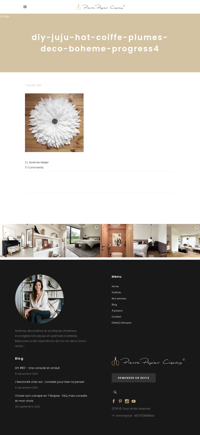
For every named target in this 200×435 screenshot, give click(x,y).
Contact (116, 316)
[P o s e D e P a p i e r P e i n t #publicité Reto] (150, 240)
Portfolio (116, 292)
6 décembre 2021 (26, 387)
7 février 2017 (33, 85)
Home (115, 286)
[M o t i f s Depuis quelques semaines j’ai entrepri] (16, 240)
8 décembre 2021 (26, 374)
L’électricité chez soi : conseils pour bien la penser (49, 382)
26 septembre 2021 (27, 406)
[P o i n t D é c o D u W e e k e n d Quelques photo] (116, 240)
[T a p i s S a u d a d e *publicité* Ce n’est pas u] (83, 240)
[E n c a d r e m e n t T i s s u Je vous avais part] (50, 240)
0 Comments (34, 167)
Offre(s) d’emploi (121, 322)
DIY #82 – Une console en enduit (37, 368)
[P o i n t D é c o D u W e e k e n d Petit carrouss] (183, 240)
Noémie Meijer (39, 162)
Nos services (119, 298)
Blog (114, 304)
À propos (117, 310)
